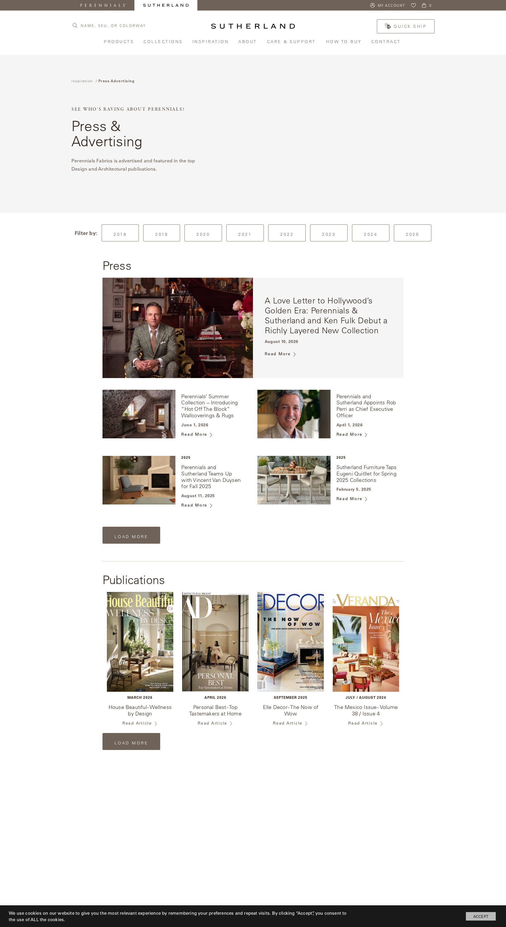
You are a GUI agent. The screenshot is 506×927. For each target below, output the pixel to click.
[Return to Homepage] (253, 26)
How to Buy (344, 41)
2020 (203, 234)
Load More (136, 539)
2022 (287, 234)
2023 (329, 234)
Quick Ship (410, 26)
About (248, 41)
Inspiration (211, 41)
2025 (412, 234)
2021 (245, 234)
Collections (163, 41)
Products (119, 41)
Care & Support (292, 41)
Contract (386, 41)
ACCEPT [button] (480, 916)
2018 (120, 234)
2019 (161, 234)
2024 (370, 234)
